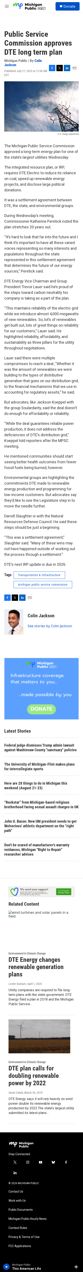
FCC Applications (20, 1246)
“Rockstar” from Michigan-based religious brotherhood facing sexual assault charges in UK (41, 804)
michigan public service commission (43, 584)
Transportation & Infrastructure (39, 575)
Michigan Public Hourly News (28, 1218)
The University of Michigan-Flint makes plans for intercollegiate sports (39, 766)
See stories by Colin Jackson (50, 626)
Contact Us (16, 1191)
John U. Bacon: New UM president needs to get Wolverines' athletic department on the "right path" (40, 826)
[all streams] (77, 1266)
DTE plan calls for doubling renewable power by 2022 (34, 1076)
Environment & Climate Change (27, 953)
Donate (69, 6)
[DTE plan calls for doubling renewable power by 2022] (39, 1036)
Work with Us (17, 1200)
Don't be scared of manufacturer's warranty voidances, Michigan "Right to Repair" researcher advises (36, 849)
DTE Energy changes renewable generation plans (36, 967)
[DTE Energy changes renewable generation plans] (39, 928)
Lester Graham (17, 984)
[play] (6, 1267)
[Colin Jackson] (13, 622)
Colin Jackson (41, 615)
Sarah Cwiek (16, 1092)
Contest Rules (18, 1228)
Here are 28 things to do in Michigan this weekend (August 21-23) (35, 785)
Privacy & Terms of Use (24, 1237)
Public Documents (21, 1209)
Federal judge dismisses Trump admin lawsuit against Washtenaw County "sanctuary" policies (40, 747)
